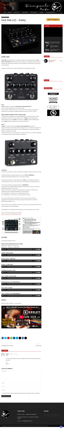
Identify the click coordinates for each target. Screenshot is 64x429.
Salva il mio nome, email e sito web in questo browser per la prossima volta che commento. (21, 393)
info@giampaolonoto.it (27, 421)
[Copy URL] (25, 338)
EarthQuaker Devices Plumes (7, 345)
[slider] (39, 249)
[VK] (23, 338)
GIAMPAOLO (10, 12)
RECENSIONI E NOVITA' (5, 17)
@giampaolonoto (52, 60)
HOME (5, 12)
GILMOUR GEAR (25, 12)
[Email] (20, 338)
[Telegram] (17, 338)
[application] (21, 249)
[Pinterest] (8, 338)
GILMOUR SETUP (17, 12)
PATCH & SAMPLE (34, 12)
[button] (61, 12)
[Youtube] (58, 415)
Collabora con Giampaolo (31, 414)
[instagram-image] (47, 67)
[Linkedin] (14, 338)
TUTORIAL (41, 12)
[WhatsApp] (11, 338)
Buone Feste (38, 345)
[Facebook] (2, 338)
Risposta (7, 364)
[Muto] (36, 249)
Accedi (13, 0)
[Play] (3, 249)
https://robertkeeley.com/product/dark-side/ (11, 214)
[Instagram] (48, 415)
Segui (61, 60)
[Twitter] (5, 338)
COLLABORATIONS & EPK (50, 12)
